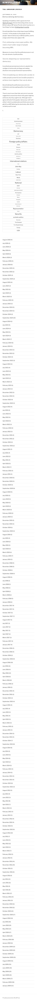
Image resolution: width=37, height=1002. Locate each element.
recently (26, 27)
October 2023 (7, 357)
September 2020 (8, 488)
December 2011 (7, 861)
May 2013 (6, 801)
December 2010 (7, 904)
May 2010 (6, 929)
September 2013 (8, 787)
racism (18, 201)
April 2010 (6, 932)
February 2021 (7, 470)
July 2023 (5, 367)
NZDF (18, 185)
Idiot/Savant (18, 156)
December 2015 (7, 691)
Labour (18, 172)
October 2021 (7, 442)
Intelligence (18, 158)
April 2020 (6, 506)
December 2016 (7, 648)
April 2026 (6, 254)
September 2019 (8, 531)
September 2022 (8, 403)
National (18, 183)
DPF (18, 134)
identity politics (18, 154)
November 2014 (7, 737)
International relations (18, 161)
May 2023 (6, 375)
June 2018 (6, 584)
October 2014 (7, 740)
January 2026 (7, 264)
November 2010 (7, 907)
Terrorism (18, 220)
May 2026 (6, 250)
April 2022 (6, 421)
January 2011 (6, 900)
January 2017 (6, 644)
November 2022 (7, 396)
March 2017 (6, 637)
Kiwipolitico (11, 2)
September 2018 (8, 573)
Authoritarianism (18, 121)
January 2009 (7, 986)
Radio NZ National (18, 204)
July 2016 (5, 666)
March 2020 (6, 509)
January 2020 (7, 517)
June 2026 (6, 247)
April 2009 (6, 975)
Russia (18, 211)
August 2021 (6, 449)
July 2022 (5, 410)
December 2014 (7, 733)
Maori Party (18, 174)
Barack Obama (18, 123)
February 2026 (7, 261)
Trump (18, 227)
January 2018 (7, 602)
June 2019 (6, 541)
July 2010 (5, 922)
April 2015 (6, 719)
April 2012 (6, 847)
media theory (18, 179)
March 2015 (6, 723)
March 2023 (6, 382)
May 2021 (5, 460)
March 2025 (6, 296)
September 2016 (8, 659)
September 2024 (8, 318)
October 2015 (7, 698)
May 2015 (6, 716)
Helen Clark (18, 149)
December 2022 (7, 392)
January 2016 (7, 687)
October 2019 (7, 527)
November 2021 (7, 438)
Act (18, 118)
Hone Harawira (18, 151)
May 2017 (5, 630)
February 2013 (7, 811)
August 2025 (7, 282)
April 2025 (6, 293)
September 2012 (8, 829)
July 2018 (5, 581)
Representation (18, 209)
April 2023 (6, 378)
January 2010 (7, 943)
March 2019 (6, 552)
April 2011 (6, 890)
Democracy (18, 131)
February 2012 (7, 854)
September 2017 (8, 616)
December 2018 (7, 563)
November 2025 (8, 272)
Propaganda (18, 199)
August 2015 (6, 705)
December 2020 (8, 477)
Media (18, 177)
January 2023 (7, 389)
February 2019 (7, 556)
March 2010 (6, 936)
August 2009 (7, 961)
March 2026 (6, 257)
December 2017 (7, 605)
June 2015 (6, 712)
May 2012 (5, 843)
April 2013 (6, 804)
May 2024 (6, 332)
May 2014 (6, 758)
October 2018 (7, 570)
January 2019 (7, 559)
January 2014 (7, 772)
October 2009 (7, 954)
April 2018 (6, 591)
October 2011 (7, 868)
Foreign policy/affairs (18, 141)
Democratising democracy (12, 17)
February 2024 (7, 343)
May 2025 (6, 289)
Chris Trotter (18, 125)
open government (18, 190)
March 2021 (6, 467)
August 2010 (6, 918)
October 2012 (7, 826)
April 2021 (6, 463)
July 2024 (5, 325)
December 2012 (7, 819)
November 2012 (7, 822)
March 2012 (6, 851)
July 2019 (5, 538)
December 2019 (7, 520)
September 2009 (8, 957)
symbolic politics (18, 217)
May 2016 (6, 673)
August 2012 (6, 833)
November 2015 (7, 694)
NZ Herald (18, 188)
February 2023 (7, 385)
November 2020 (8, 481)
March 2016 (6, 680)
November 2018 (7, 566)
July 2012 (5, 836)
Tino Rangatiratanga (18, 225)
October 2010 (7, 911)
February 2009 (7, 982)
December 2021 (7, 435)
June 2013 (6, 797)
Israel (18, 163)
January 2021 (6, 474)
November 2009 (8, 950)
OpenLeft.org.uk (7, 23)
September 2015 (8, 701)
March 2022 (6, 424)
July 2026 (5, 243)
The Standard (18, 222)
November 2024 (8, 311)
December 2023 (8, 350)
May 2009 (6, 971)
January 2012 (6, 858)
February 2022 (7, 428)
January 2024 (7, 346)
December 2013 (7, 776)
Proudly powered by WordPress (11, 998)
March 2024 (6, 339)
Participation (18, 192)
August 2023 (7, 364)
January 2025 (7, 303)
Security (18, 214)
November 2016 (7, 652)
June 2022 (6, 414)
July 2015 (5, 708)
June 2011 (6, 883)
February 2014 (7, 769)
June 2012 (6, 840)
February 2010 (7, 939)
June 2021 (6, 456)
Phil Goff (18, 195)
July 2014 (5, 751)
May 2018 (6, 588)
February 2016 (7, 684)
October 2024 (7, 314)
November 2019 (7, 524)
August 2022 (6, 407)
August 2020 (7, 492)
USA (18, 230)
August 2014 (6, 748)
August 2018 (6, 577)
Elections (18, 138)
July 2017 (5, 623)
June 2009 (6, 968)
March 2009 (6, 978)
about (22, 27)
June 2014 (6, 755)
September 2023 (8, 360)
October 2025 (7, 275)
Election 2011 (18, 136)
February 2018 (7, 598)
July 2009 (6, 964)
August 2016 (6, 662)
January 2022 (7, 431)
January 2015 (7, 730)
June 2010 (6, 925)
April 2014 (6, 762)
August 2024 (7, 321)
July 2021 (5, 453)
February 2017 (7, 641)
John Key (18, 166)
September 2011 (8, 872)
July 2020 (5, 495)
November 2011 (7, 865)
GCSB (18, 144)
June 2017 (6, 627)
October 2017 (7, 613)
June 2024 (6, 328)
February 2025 (7, 300)
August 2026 (7, 240)
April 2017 (6, 634)
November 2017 (7, 609)
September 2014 (8, 744)
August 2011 (6, 875)
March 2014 (6, 765)
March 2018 (6, 595)
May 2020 (6, 502)
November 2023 (8, 353)
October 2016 (7, 655)
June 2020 (6, 499)
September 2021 (8, 446)
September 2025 (8, 279)
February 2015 (7, 726)
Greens (18, 147)
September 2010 (8, 914)
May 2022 (6, 417)
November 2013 (7, 779)
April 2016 (6, 676)
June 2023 (6, 371)
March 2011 (6, 893)
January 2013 (7, 815)
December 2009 (8, 946)
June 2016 (6, 669)
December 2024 (8, 307)
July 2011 (5, 879)
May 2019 (6, 545)
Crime (18, 128)
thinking (17, 27)
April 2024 (6, 335)
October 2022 (7, 399)
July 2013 (5, 794)
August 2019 (6, 534)
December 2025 (8, 268)
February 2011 (7, 897)
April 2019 (6, 549)
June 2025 (6, 286)
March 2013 (6, 808)
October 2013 (7, 783)
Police (18, 197)
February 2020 (7, 513)
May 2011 (5, 886)
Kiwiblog (18, 169)
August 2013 (6, 790)
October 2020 (7, 485)
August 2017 (6, 620)
